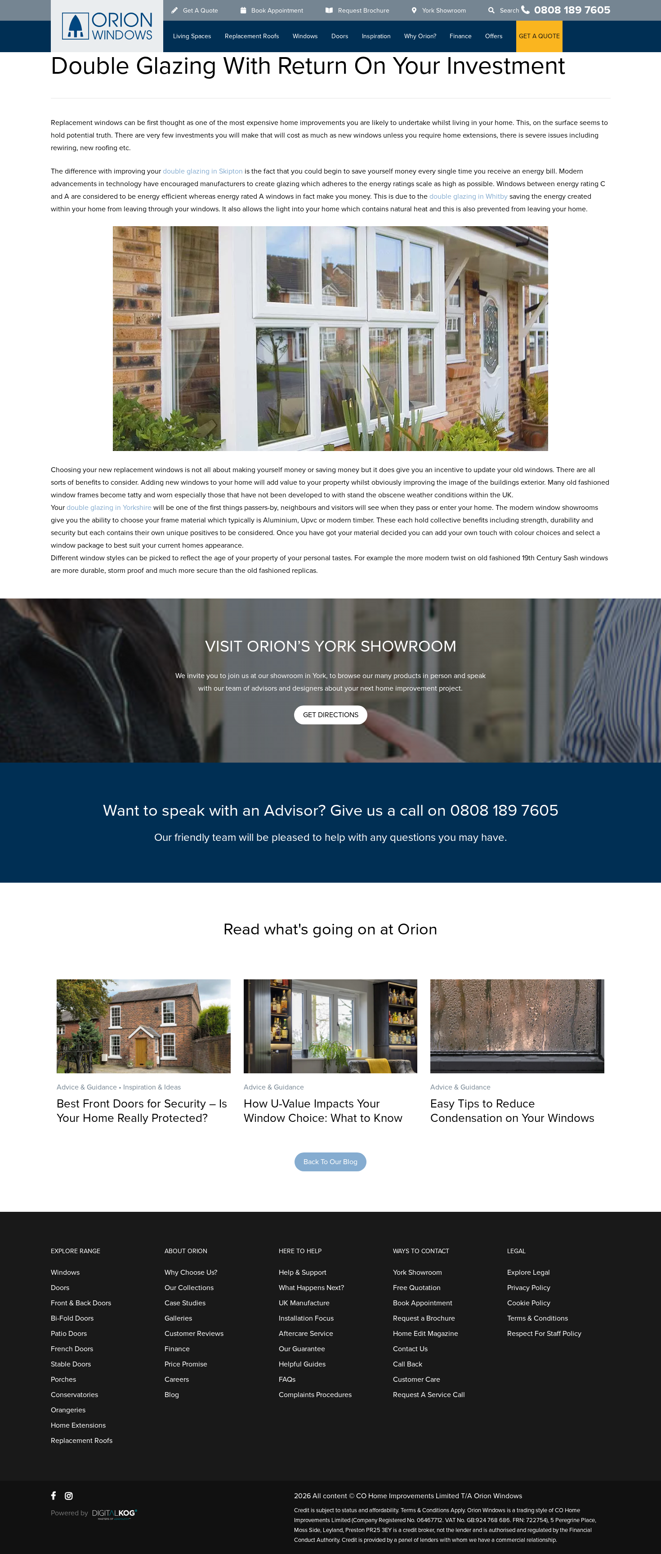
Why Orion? (420, 36)
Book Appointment (277, 10)
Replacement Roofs (252, 36)
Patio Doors (69, 1333)
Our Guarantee (302, 1348)
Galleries (178, 1318)
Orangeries (68, 1410)
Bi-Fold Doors (72, 1318)
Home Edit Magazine (425, 1333)
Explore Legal (528, 1272)
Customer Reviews (194, 1333)
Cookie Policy (528, 1303)
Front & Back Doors (81, 1303)
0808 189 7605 (572, 10)
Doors (339, 36)
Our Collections (189, 1287)
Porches (63, 1379)
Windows (305, 36)
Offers (494, 36)
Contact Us (410, 1348)
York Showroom (444, 10)
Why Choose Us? (191, 1272)
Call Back (407, 1364)
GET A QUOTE (539, 36)
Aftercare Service (306, 1333)
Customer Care (416, 1379)
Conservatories (74, 1394)
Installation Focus (306, 1318)
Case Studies (185, 1303)
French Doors (72, 1348)
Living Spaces (192, 36)
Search (509, 10)
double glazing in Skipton (203, 171)
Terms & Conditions (537, 1318)
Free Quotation (417, 1287)
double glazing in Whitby (468, 196)
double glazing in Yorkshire (109, 507)
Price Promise (186, 1364)
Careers (177, 1379)
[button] (330, 715)
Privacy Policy (528, 1287)
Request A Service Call (429, 1394)
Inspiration (376, 36)
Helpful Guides (302, 1364)
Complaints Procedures (315, 1394)
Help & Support (302, 1272)
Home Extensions (78, 1425)
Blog (172, 1394)
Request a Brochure (424, 1318)
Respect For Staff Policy (544, 1333)
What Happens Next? (311, 1287)
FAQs (287, 1379)
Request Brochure (363, 10)
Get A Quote (200, 10)
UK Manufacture (304, 1303)
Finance (461, 36)
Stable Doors (71, 1364)
